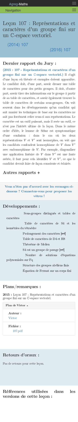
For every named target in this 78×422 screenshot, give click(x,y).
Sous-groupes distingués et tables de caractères (40, 215)
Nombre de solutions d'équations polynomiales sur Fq (40, 257)
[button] (39, 305)
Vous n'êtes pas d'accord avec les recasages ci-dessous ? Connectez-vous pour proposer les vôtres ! (39, 191)
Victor (12, 318)
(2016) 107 (61, 49)
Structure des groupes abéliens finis (45, 265)
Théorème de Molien (36, 244)
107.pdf (16, 331)
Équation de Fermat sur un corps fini (46, 271)
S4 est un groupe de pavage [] (43, 250)
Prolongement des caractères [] (44, 234)
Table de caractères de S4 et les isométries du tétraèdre (40, 225)
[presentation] (12, 35)
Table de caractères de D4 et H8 (43, 239)
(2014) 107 (17, 44)
